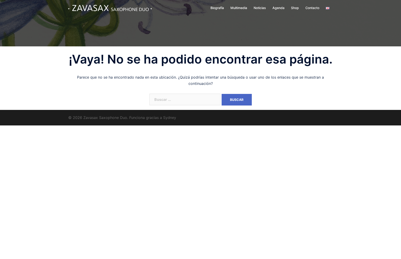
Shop (295, 8)
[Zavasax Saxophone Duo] (110, 7)
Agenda (278, 8)
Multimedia (238, 8)
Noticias (260, 8)
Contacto (312, 8)
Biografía (217, 8)
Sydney (169, 117)
